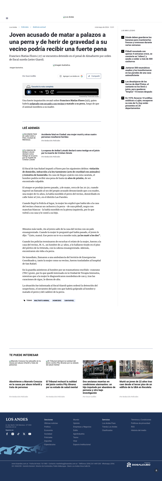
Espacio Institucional (82, 444)
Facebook (7, 434)
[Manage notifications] (156, 470)
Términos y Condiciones (141, 420)
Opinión (76, 423)
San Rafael (69, 300)
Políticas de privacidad (140, 423)
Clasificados (107, 430)
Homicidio (57, 300)
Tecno (75, 437)
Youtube (29, 434)
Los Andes (13, 27)
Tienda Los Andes (109, 427)
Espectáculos (49, 444)
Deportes (48, 441)
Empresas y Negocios (82, 427)
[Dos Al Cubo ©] (138, 466)
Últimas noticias (51, 423)
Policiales (25, 27)
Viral (75, 441)
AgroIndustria (78, 434)
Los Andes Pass (109, 423)
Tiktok (18, 434)
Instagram (12, 434)
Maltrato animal (41, 300)
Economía (48, 430)
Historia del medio (138, 430)
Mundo (76, 420)
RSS (133, 427)
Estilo (75, 430)
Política (47, 427)
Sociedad (48, 434)
